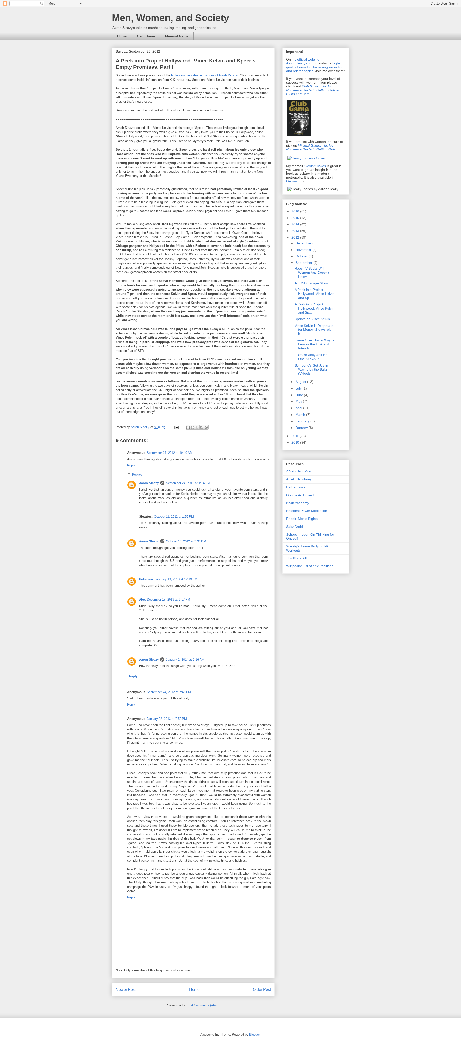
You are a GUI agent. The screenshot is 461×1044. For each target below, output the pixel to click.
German (292, 181)
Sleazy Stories (315, 166)
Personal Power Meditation (306, 511)
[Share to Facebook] (201, 427)
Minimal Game (176, 36)
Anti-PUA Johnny (299, 479)
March (301, 414)
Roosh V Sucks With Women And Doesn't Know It (312, 273)
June (300, 395)
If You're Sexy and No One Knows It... (311, 357)
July (299, 388)
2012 (295, 237)
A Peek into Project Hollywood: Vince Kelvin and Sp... (314, 294)
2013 (295, 231)
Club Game (146, 36)
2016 (295, 211)
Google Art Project (300, 495)
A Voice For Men (298, 471)
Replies (137, 474)
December (304, 243)
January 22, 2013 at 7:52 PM (167, 719)
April (299, 408)
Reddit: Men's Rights (302, 519)
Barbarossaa (296, 487)
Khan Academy (297, 503)
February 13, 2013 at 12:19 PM (175, 579)
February (303, 421)
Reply (131, 465)
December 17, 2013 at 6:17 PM (168, 599)
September (304, 263)
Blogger (254, 1034)
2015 (295, 218)
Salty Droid (294, 526)
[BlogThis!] (192, 427)
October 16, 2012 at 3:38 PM (186, 541)
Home (122, 36)
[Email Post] (176, 427)
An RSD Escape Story (311, 283)
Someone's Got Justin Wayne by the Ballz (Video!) (311, 369)
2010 (295, 442)
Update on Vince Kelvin (312, 319)
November (304, 250)
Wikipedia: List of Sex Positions (309, 566)
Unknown (146, 579)
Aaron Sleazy (140, 427)
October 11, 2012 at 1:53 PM (174, 516)
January (302, 427)
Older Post (262, 990)
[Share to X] (197, 427)
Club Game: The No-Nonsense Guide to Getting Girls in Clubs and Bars (312, 90)
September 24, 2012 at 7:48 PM (169, 692)
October (302, 256)
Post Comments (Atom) (203, 1005)
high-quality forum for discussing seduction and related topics (314, 67)
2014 (295, 224)
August (301, 382)
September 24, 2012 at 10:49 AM (170, 452)
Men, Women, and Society (170, 17)
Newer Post (126, 990)
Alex (142, 599)
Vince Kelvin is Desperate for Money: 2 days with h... (314, 330)
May (299, 401)
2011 (295, 436)
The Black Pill (296, 558)
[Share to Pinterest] (206, 427)
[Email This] (188, 427)
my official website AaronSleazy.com (302, 61)
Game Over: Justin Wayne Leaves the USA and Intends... (314, 344)
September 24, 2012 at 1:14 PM (188, 483)
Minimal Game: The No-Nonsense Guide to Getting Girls (310, 147)
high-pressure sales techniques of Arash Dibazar (204, 75)
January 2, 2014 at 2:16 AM (185, 659)
